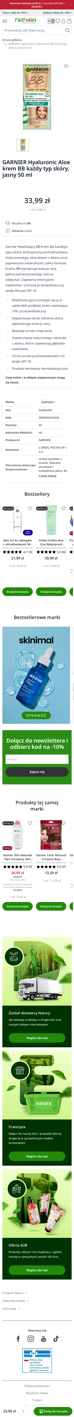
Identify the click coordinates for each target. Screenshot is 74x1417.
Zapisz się (37, 772)
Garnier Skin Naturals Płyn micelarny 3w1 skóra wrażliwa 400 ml (18, 857)
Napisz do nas (37, 1038)
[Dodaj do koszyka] (17, 591)
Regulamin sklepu (37, 1393)
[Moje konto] (63, 21)
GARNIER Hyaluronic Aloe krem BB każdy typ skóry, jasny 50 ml (37, 46)
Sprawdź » (37, 6)
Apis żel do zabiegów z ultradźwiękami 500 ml (17, 542)
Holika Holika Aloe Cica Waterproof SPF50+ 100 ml (51, 542)
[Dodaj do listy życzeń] (30, 508)
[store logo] (25, 20)
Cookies (37, 1400)
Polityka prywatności (37, 1386)
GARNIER (47, 402)
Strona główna (12, 40)
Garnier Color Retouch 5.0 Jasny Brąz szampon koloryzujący (51, 857)
